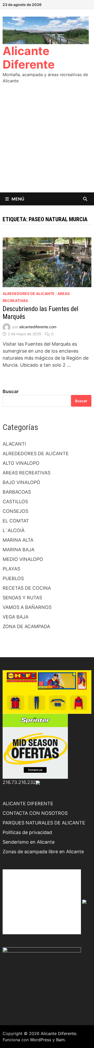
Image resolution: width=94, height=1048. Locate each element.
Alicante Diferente (29, 58)
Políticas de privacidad (27, 832)
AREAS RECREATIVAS (26, 472)
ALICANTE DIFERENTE (28, 803)
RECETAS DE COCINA (27, 588)
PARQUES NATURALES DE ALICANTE (44, 822)
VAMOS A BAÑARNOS (27, 607)
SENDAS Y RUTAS (22, 597)
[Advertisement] (47, 143)
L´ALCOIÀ (14, 530)
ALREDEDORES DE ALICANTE (29, 293)
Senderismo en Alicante (29, 842)
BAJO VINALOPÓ (21, 482)
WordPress (40, 1039)
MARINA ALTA (18, 540)
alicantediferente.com (37, 327)
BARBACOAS (17, 492)
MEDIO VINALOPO (23, 559)
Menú (17, 198)
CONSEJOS (15, 511)
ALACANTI (14, 444)
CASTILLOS (15, 501)
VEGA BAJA (15, 617)
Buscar (11, 391)
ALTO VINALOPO (21, 463)
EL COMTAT (16, 520)
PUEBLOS (13, 578)
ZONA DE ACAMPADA (26, 626)
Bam (60, 1039)
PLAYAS (11, 569)
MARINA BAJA (18, 549)
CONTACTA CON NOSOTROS (35, 813)
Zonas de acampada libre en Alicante (43, 851)
